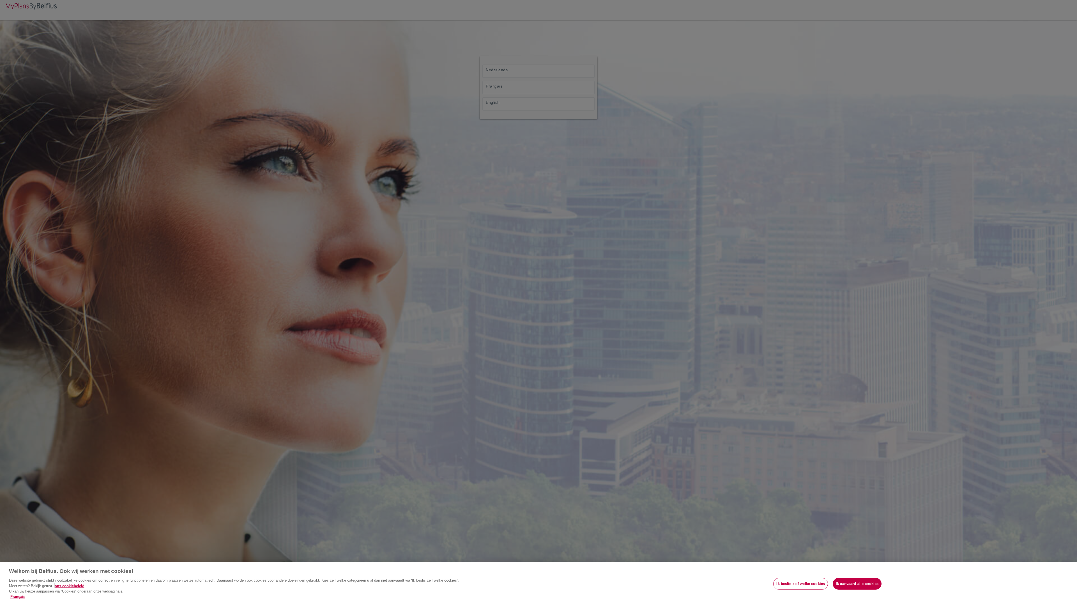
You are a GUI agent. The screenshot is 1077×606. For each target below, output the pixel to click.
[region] (538, 584)
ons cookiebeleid (69, 586)
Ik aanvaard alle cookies (857, 584)
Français (17, 596)
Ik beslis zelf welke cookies (800, 584)
